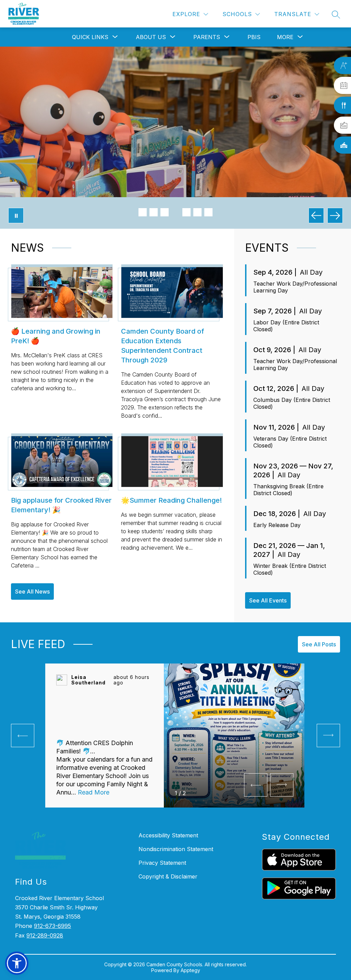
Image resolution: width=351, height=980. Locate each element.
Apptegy (190, 970)
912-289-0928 (44, 935)
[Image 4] (175, 212)
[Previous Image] (316, 215)
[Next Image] (335, 215)
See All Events (268, 600)
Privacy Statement (162, 862)
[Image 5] (186, 212)
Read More (93, 792)
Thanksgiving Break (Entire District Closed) (288, 490)
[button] (17, 963)
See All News (32, 591)
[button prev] (22, 735)
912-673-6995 (52, 925)
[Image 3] (164, 212)
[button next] (281, 785)
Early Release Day (277, 525)
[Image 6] (197, 212)
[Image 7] (208, 212)
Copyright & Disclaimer (167, 876)
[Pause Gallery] (16, 215)
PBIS (254, 37)
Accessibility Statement (168, 835)
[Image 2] (153, 212)
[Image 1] (142, 212)
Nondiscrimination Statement (175, 849)
